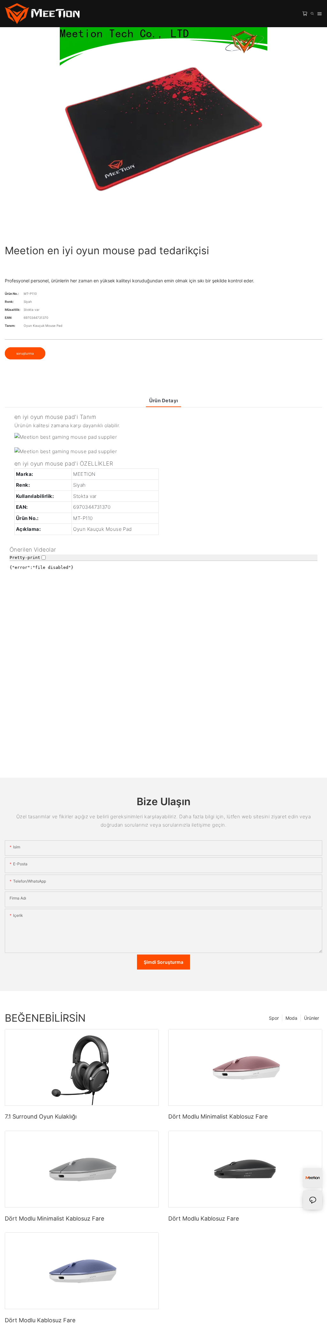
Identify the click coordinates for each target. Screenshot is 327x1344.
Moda (291, 1018)
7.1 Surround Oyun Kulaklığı (41, 1116)
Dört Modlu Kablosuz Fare (203, 1218)
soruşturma (25, 353)
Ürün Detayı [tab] (163, 400)
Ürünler (311, 1018)
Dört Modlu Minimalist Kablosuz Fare (218, 1116)
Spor (274, 1018)
